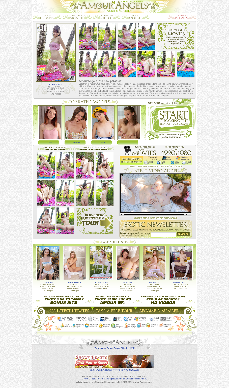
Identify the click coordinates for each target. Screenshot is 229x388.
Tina (103, 142)
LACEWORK (154, 283)
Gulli (50, 142)
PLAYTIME (127, 283)
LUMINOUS (48, 283)
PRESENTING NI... (181, 283)
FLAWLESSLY (55, 84)
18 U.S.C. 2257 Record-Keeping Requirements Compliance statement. (114, 379)
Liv (129, 142)
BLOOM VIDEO (101, 283)
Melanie (76, 142)
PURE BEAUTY (74, 283)
